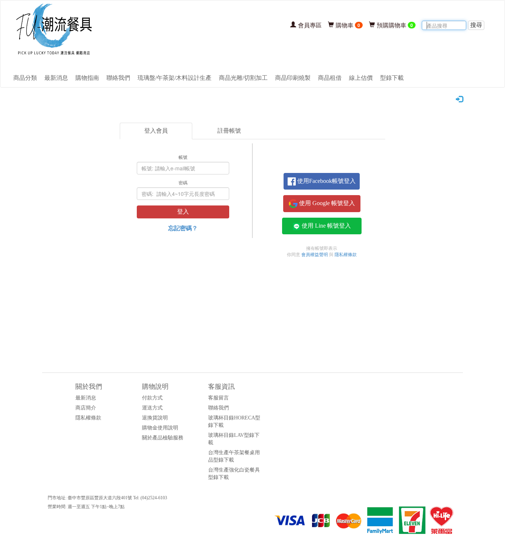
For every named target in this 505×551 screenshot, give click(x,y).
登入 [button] (183, 211)
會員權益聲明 (314, 254)
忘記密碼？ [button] (183, 228)
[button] (322, 181)
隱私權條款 (346, 254)
